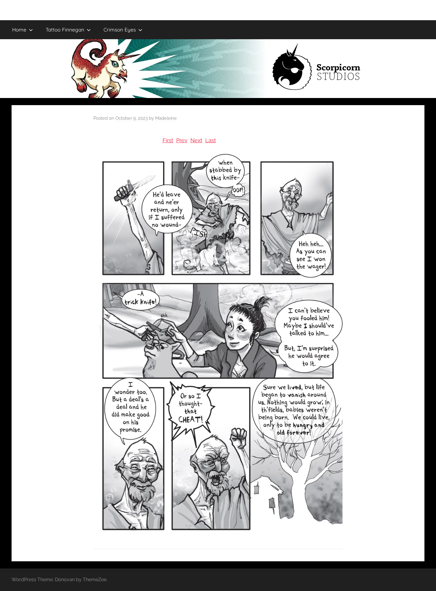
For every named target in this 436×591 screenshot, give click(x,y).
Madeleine (166, 118)
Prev (181, 140)
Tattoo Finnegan (65, 29)
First (168, 140)
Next (196, 140)
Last (210, 140)
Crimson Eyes (120, 29)
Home (19, 29)
